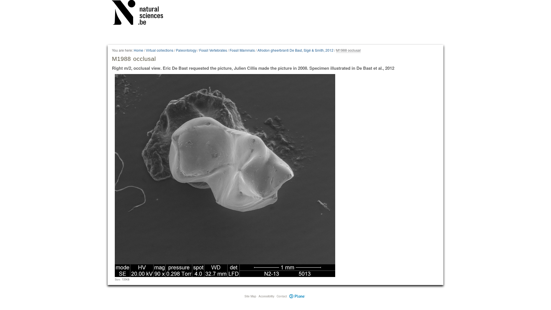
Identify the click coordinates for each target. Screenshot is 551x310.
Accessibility (266, 296)
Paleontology (186, 50)
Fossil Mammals (242, 50)
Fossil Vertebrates (213, 50)
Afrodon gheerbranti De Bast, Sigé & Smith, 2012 (295, 50)
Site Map (250, 296)
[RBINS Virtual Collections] (141, 13)
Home (138, 50)
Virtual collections (159, 50)
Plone (297, 296)
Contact (282, 296)
